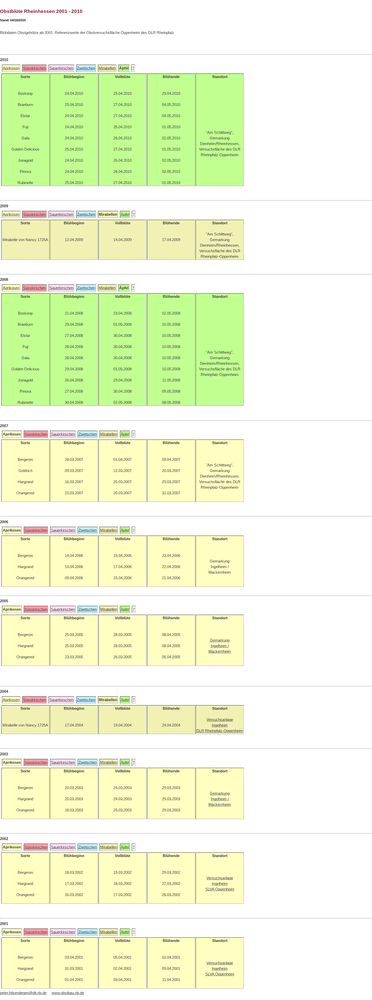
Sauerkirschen (61, 68)
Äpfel (125, 214)
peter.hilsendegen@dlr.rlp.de (23, 993)
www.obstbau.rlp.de (68, 993)
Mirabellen (107, 68)
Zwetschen (86, 68)
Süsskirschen (34, 68)
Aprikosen (11, 68)
